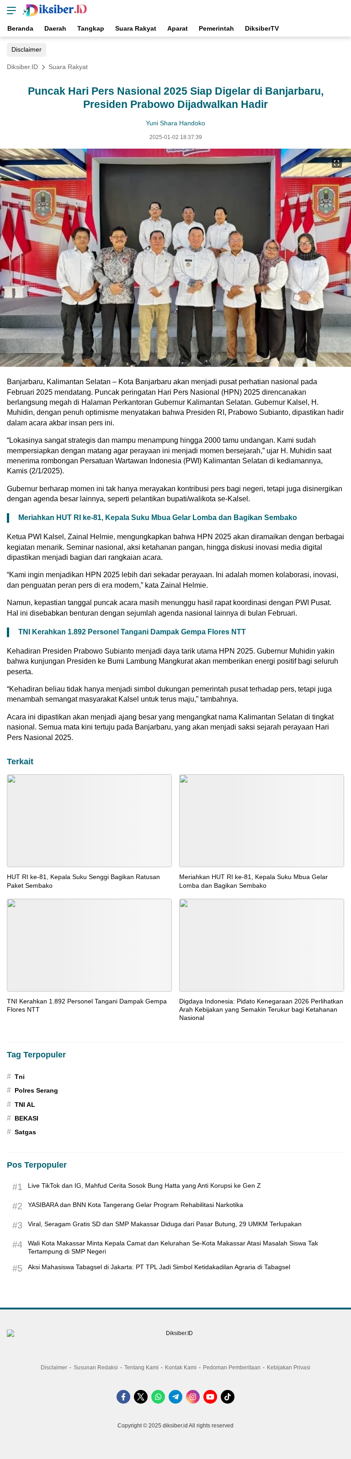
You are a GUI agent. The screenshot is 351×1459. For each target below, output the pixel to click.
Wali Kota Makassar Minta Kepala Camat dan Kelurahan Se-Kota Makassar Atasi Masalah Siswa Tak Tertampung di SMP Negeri (173, 1247)
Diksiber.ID (22, 66)
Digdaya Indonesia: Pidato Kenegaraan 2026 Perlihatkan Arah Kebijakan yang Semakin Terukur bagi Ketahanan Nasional (261, 1009)
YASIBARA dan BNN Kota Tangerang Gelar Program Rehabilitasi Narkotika (135, 1204)
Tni (20, 1076)
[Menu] (9, 10)
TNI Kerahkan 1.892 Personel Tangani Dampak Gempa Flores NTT (132, 632)
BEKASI (26, 1118)
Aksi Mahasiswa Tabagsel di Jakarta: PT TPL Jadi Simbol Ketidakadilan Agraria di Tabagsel (159, 1267)
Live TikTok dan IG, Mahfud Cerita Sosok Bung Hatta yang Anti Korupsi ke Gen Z (144, 1185)
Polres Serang (36, 1090)
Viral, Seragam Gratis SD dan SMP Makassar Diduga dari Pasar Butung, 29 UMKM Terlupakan (165, 1224)
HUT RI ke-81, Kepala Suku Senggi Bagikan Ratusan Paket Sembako (83, 881)
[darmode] (341, 10)
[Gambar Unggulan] (175, 364)
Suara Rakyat (68, 66)
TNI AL (25, 1104)
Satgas (25, 1132)
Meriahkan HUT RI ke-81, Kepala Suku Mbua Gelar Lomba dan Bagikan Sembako (157, 517)
